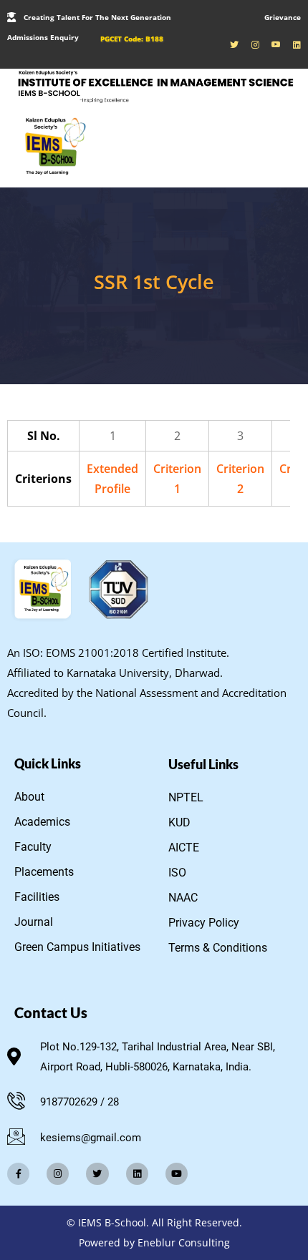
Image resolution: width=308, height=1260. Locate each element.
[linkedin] (292, 44)
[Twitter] (97, 1174)
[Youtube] (271, 44)
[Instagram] (58, 1174)
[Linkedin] (137, 1174)
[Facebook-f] (18, 1174)
